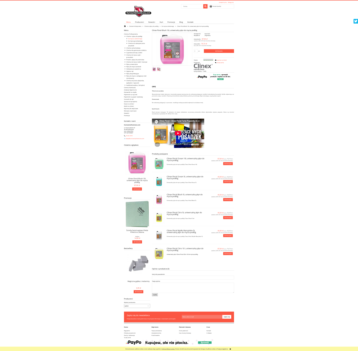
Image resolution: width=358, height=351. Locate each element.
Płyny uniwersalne (132, 64)
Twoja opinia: (156, 281)
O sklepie (209, 333)
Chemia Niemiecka (130, 87)
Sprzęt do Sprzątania (130, 101)
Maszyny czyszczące (130, 111)
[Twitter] (356, 21)
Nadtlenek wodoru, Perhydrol (135, 85)
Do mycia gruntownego (135, 41)
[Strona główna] (138, 11)
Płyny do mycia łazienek (133, 67)
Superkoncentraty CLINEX (134, 53)
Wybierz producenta (129, 302)
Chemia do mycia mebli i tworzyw (136, 62)
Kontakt (209, 331)
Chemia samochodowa (133, 48)
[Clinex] (203, 67)
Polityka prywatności (130, 333)
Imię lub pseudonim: (158, 274)
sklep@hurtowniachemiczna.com (135, 138)
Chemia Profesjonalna (131, 34)
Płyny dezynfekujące (132, 74)
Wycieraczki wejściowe (131, 108)
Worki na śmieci (129, 106)
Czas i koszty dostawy (185, 333)
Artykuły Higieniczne (130, 90)
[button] (220, 60)
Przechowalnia (155, 335)
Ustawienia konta (156, 333)
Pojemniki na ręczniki (130, 94)
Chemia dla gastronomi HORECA (136, 50)
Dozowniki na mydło (130, 92)
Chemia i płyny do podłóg (134, 36)
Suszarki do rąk (129, 99)
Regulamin (127, 331)
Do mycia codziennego (135, 39)
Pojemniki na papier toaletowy (133, 97)
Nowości (126, 113)
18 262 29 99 (129, 136)
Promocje (127, 115)
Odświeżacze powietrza (133, 69)
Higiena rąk (129, 71)
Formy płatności (183, 331)
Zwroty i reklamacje (129, 335)
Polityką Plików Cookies (168, 349)
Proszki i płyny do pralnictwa (135, 60)
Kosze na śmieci (129, 104)
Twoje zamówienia (156, 331)
